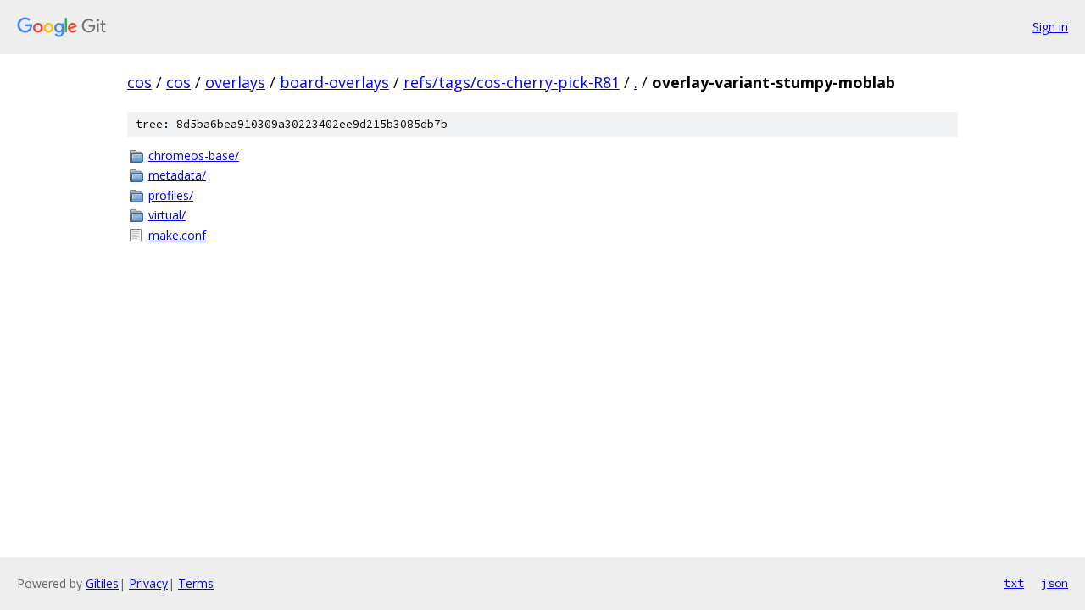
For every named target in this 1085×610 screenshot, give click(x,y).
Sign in (1050, 27)
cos (139, 82)
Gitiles (102, 583)
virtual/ (167, 215)
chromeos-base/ (193, 155)
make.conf (177, 235)
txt (1014, 583)
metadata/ (177, 175)
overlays (235, 82)
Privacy (148, 583)
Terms (196, 583)
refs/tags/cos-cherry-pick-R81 (511, 82)
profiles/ (170, 195)
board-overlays (334, 82)
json (1054, 583)
